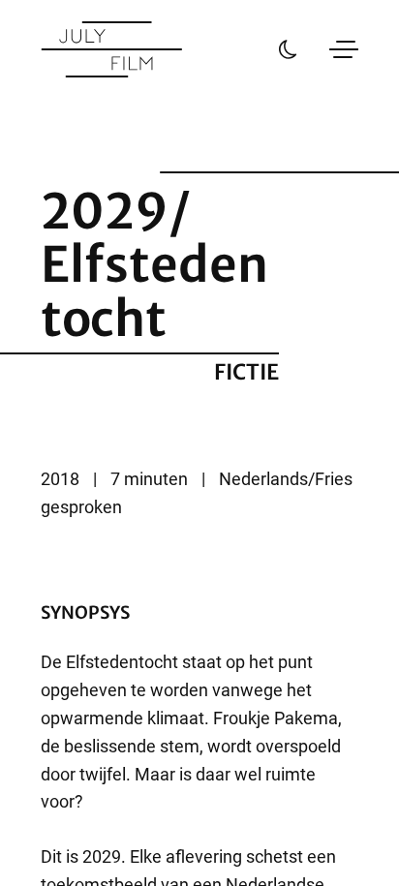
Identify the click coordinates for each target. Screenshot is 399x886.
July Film (111, 49)
